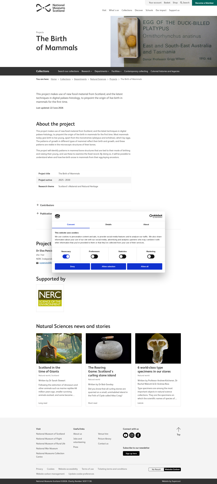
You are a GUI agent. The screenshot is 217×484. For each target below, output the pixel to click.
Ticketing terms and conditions (112, 469)
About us (77, 434)
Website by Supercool (171, 481)
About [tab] (146, 224)
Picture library (104, 438)
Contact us (103, 443)
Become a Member (204, 3)
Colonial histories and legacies (165, 71)
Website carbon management (50, 474)
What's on (114, 10)
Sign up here (131, 453)
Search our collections (68, 71)
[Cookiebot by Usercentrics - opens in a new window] (151, 216)
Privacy (39, 469)
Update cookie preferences (81, 474)
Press (75, 447)
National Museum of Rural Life (50, 443)
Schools (149, 10)
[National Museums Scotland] (50, 7)
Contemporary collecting (136, 71)
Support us (174, 10)
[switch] (94, 256)
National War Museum (47, 448)
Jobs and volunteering (79, 440)
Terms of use (88, 469)
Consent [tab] (71, 224)
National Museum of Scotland (50, 434)
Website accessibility (68, 469)
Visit (104, 10)
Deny (72, 266)
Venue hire (103, 434)
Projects (40, 32)
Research (86, 71)
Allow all (144, 266)
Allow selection (108, 266)
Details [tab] (108, 224)
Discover (139, 10)
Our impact (161, 10)
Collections (127, 10)
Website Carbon (172, 469)
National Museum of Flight (49, 438)
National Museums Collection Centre (50, 455)
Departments (101, 71)
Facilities (116, 71)
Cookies (50, 469)
